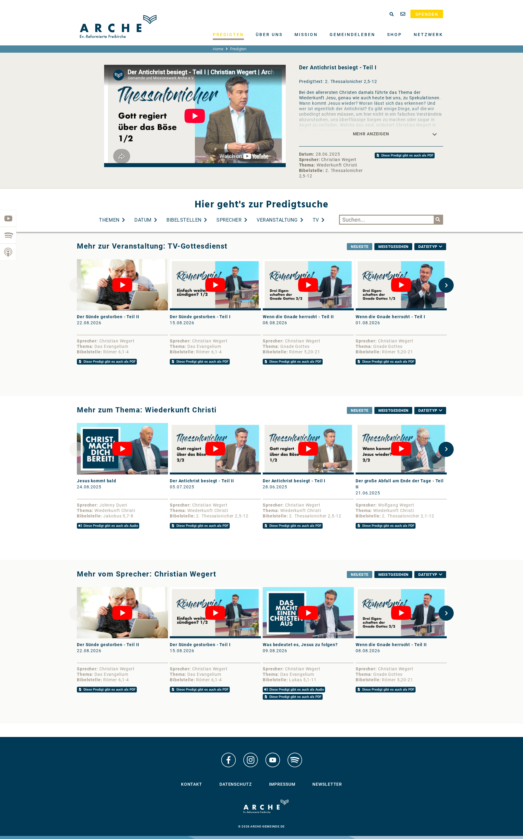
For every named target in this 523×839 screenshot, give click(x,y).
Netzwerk (428, 34)
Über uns (269, 34)
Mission (306, 34)
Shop (394, 34)
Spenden (426, 14)
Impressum (282, 784)
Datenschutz (235, 784)
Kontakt (191, 784)
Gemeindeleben (352, 34)
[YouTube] (8, 218)
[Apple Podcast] (8, 252)
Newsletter (327, 784)
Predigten (228, 34)
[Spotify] (8, 235)
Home (218, 49)
